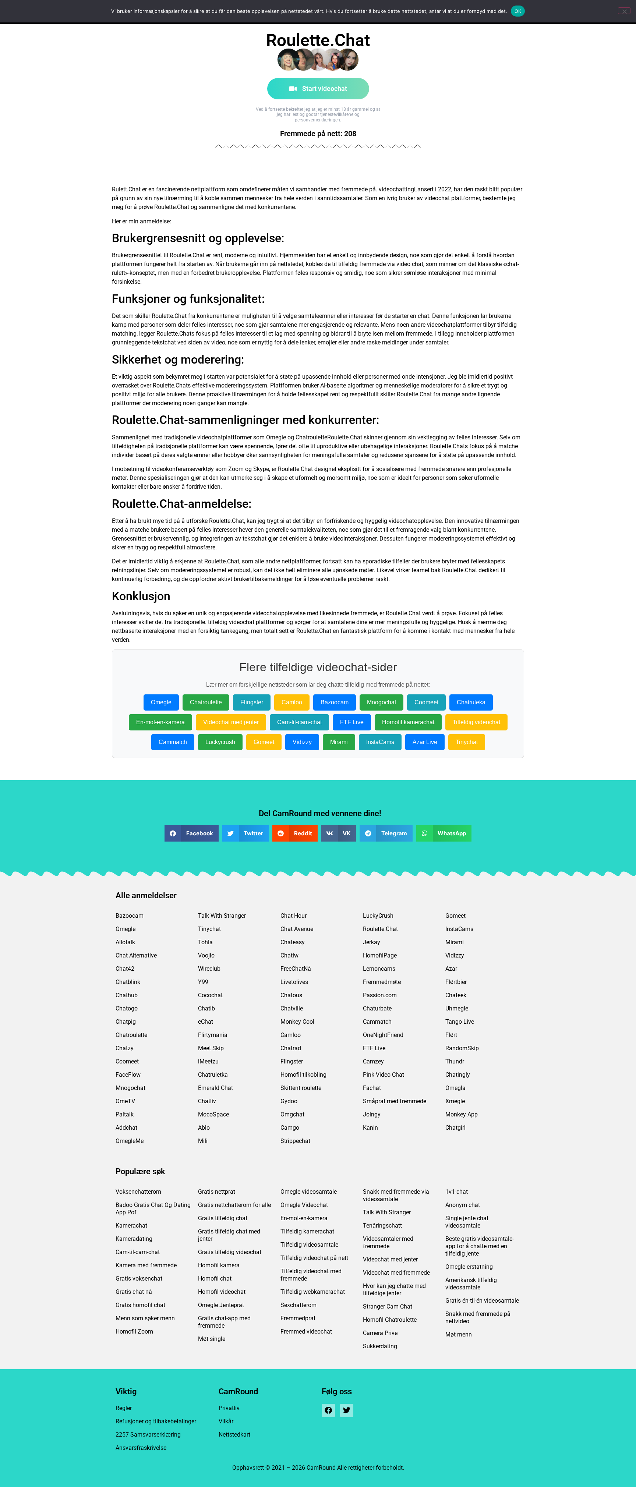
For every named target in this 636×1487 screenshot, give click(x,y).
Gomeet (264, 742)
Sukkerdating (380, 1346)
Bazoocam (335, 702)
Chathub (127, 995)
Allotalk (125, 942)
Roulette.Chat (380, 928)
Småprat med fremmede (394, 1101)
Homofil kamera (219, 1265)
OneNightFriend (383, 1034)
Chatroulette (311, 437)
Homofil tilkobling (303, 1074)
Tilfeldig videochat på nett (314, 1257)
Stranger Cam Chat (387, 1306)
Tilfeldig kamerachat (307, 1231)
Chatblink (128, 981)
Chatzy (125, 1048)
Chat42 (125, 968)
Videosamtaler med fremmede (388, 1242)
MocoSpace (213, 1114)
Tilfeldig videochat (476, 722)
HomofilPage (380, 955)
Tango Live (459, 1021)
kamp (119, 324)
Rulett (119, 189)
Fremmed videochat (306, 1331)
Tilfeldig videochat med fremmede (311, 1275)
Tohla (205, 942)
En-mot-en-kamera (160, 722)
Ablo (204, 1127)
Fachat (372, 1087)
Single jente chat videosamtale (466, 1222)
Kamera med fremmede (146, 1265)
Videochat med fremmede (396, 1272)
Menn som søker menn (145, 1318)
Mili (203, 1140)
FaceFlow (128, 1074)
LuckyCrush (378, 915)
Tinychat (467, 742)
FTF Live (352, 722)
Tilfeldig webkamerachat (312, 1291)
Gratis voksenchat (139, 1278)
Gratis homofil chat (140, 1305)
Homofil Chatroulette (390, 1319)
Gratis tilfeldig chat (222, 1218)
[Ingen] (624, 10)
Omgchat (292, 1114)
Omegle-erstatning (469, 1266)
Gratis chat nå (134, 1291)
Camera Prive (380, 1333)
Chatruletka (213, 1074)
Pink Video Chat (383, 1074)
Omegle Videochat (304, 1204)
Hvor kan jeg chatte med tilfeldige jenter (394, 1289)
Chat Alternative (136, 955)
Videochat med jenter (231, 722)
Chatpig (126, 1021)
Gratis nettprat (216, 1191)
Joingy (372, 1114)
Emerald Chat (215, 1087)
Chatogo (127, 1008)
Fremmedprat (297, 1318)
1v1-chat (456, 1191)
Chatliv (207, 1101)
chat (417, 264)
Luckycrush (220, 742)
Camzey (373, 1061)
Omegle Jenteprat (221, 1305)
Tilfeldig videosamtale (309, 1244)
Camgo (289, 1127)
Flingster (251, 702)
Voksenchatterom (138, 1191)
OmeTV (125, 1101)
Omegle (276, 437)
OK (518, 11)
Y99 (203, 981)
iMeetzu (208, 1061)
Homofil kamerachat (408, 722)
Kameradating (134, 1238)
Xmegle (455, 1101)
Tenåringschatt (382, 1225)
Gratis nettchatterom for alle (234, 1204)
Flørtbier (456, 981)
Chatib (206, 1008)
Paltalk (125, 1114)
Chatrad (290, 1048)
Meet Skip (211, 1048)
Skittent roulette (300, 1087)
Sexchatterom (298, 1305)
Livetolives (294, 981)
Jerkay (371, 942)
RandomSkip (462, 1048)
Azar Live (425, 742)
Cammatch (173, 742)
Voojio (206, 955)
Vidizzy (302, 742)
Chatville (291, 1008)
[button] (192, 833)
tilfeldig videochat (231, 622)
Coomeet (426, 702)
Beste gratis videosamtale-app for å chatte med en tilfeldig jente (479, 1246)
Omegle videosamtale (308, 1191)
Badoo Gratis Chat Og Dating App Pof (153, 1208)
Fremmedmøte (382, 981)
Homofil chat (215, 1278)
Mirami (339, 742)
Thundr (454, 1061)
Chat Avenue (296, 928)
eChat (205, 1021)
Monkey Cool (297, 1021)
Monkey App (461, 1114)
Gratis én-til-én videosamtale (482, 1300)
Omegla (455, 1087)
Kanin (370, 1127)
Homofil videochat (221, 1291)
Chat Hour (293, 915)
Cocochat (210, 995)
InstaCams (380, 742)
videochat (437, 198)
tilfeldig (348, 264)
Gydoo (288, 1101)
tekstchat (164, 342)
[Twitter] (346, 1410)
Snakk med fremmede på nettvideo (477, 1317)
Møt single (211, 1338)
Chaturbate (377, 1008)
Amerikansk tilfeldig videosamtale (471, 1284)
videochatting (396, 189)
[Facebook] (328, 1410)
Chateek (455, 995)
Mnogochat (381, 702)
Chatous (291, 995)
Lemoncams (379, 968)
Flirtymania (212, 1034)
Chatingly (457, 1074)
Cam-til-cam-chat (299, 722)
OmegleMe (130, 1140)
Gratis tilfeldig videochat (229, 1252)
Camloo (292, 702)
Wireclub (209, 968)
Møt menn (458, 1334)
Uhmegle (456, 1008)
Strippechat (295, 1140)
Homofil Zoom (134, 1331)
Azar (451, 968)
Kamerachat (131, 1225)
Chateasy (292, 942)
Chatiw (289, 955)
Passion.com (380, 995)
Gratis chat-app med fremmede (224, 1322)
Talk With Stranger (222, 915)
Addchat (126, 1127)
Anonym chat (462, 1204)
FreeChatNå (295, 968)
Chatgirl (455, 1127)
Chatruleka (471, 702)
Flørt (451, 1034)
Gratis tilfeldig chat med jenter (229, 1235)
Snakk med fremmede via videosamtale (396, 1195)
